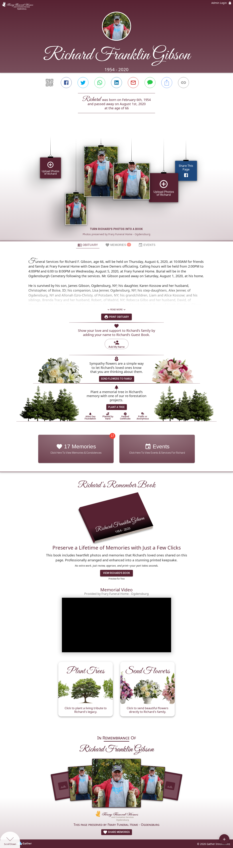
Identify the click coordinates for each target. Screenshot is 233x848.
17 (112, 435)
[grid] (116, 183)
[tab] (87, 244)
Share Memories (118, 832)
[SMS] (150, 82)
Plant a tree (116, 407)
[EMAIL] (133, 82)
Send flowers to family (116, 378)
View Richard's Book (116, 573)
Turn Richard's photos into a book (116, 229)
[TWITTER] (83, 82)
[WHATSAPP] (99, 82)
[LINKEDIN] (116, 82)
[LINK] (183, 82)
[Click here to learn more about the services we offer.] (116, 816)
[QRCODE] (49, 82)
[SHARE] (166, 82)
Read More (116, 309)
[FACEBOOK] (66, 82)
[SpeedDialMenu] (224, 839)
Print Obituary (118, 316)
